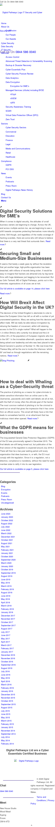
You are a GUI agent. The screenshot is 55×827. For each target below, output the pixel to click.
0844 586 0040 (26, 51)
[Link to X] (31, 808)
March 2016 (6, 684)
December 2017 (8, 615)
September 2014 (8, 733)
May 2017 (5, 638)
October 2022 (7, 520)
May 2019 (5, 582)
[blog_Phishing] (14, 360)
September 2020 (8, 559)
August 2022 (6, 523)
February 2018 (7, 608)
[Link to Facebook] (31, 815)
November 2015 (8, 697)
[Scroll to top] (32, 825)
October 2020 (7, 556)
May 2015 (5, 717)
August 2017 (6, 628)
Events (4, 492)
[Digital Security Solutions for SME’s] (1, 207)
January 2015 (7, 727)
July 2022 (5, 526)
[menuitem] (28, 86)
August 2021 (6, 543)
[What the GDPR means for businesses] (1, 423)
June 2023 (5, 513)
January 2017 (7, 651)
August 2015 (6, 707)
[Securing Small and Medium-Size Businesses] (1, 249)
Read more (5, 293)
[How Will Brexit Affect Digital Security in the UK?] (1, 298)
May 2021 (5, 546)
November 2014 (8, 730)
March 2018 (6, 605)
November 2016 (8, 658)
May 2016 (5, 677)
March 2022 (6, 533)
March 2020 (6, 562)
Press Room (6, 499)
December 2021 (8, 536)
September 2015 (8, 704)
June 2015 (5, 714)
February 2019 (7, 589)
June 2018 (5, 595)
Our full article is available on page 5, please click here (24, 468)
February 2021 (7, 549)
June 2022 (5, 530)
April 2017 (5, 641)
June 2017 (5, 635)
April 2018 (5, 602)
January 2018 (7, 612)
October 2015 (7, 700)
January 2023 (7, 516)
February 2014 (7, 743)
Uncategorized (7, 502)
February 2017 (7, 648)
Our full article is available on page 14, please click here (25, 288)
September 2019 (8, 572)
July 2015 (5, 710)
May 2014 (5, 740)
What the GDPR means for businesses (26, 429)
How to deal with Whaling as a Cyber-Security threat (26, 383)
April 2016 (5, 681)
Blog (3, 486)
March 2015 (6, 720)
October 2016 (7, 661)
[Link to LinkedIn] (31, 811)
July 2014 (5, 737)
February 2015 (7, 724)
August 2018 (6, 592)
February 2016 (7, 687)
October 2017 (7, 622)
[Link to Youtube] (31, 818)
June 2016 (5, 674)
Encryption (6, 489)
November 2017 (8, 618)
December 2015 (8, 694)
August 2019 (6, 576)
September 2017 (8, 625)
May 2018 (5, 599)
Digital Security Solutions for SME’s (26, 213)
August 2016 (6, 668)
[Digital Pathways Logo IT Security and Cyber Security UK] (23, 30)
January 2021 (7, 553)
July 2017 (5, 631)
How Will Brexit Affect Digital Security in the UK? (27, 304)
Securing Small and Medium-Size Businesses (26, 255)
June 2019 (5, 579)
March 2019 (6, 586)
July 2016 (5, 671)
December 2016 (8, 654)
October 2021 (7, 539)
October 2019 (7, 569)
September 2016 (8, 664)
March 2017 (6, 645)
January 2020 (7, 566)
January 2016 (7, 691)
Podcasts (5, 496)
